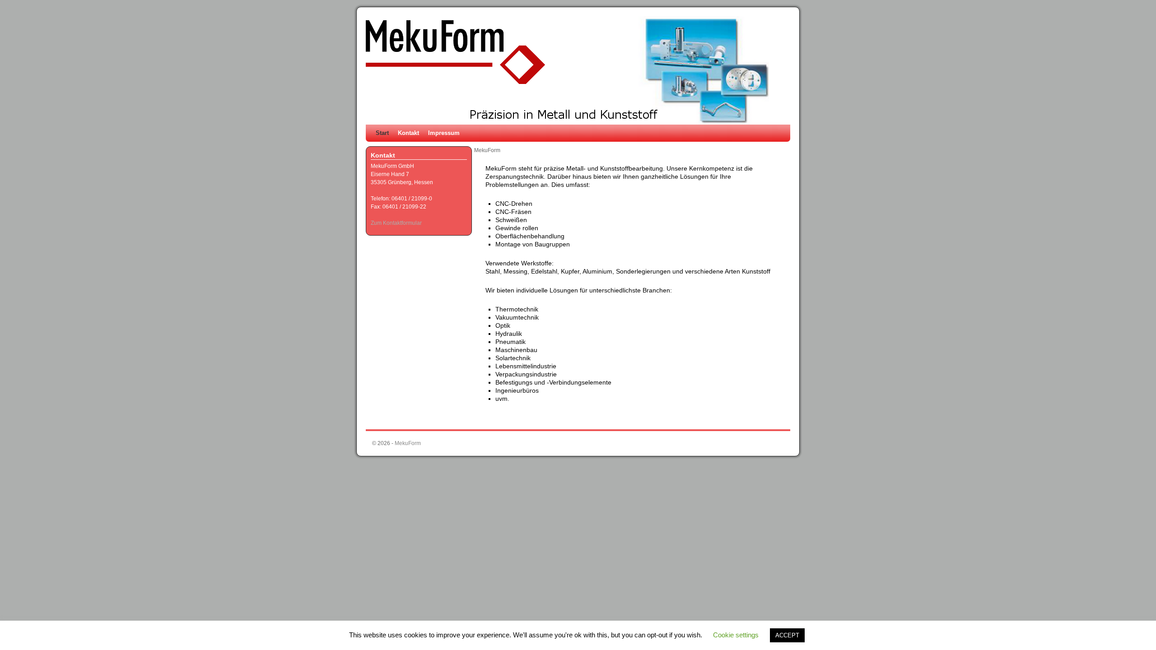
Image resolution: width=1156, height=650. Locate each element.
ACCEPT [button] (787, 635)
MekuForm (408, 443)
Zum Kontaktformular (396, 223)
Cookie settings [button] (736, 635)
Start (382, 133)
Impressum (444, 133)
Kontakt (408, 133)
